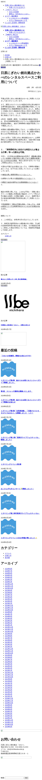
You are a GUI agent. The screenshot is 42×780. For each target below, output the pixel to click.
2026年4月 (8, 577)
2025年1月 (8, 603)
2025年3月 (8, 599)
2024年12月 (9, 605)
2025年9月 (8, 590)
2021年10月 (9, 677)
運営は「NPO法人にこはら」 (19, 14)
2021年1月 (8, 696)
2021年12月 (9, 672)
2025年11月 (9, 586)
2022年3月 (8, 666)
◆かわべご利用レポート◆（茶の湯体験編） (14, 279)
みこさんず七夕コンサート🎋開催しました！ (17, 489)
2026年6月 (8, 573)
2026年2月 (8, 582)
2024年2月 (8, 623)
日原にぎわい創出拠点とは (14, 5)
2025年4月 (8, 597)
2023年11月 (9, 629)
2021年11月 (9, 675)
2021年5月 (8, 688)
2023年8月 (8, 636)
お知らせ (8, 236)
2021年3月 (8, 692)
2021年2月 (8, 694)
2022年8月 (8, 657)
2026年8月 (8, 569)
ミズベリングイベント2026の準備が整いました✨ (19, 538)
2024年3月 (8, 621)
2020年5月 (8, 711)
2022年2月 (8, 668)
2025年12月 (9, 584)
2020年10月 (9, 703)
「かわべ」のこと (11, 10)
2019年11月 (9, 722)
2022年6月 (8, 662)
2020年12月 (9, 698)
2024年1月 (8, 625)
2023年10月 (9, 631)
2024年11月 (9, 608)
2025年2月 (8, 601)
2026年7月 (8, 571)
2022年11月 (9, 651)
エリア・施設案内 (11, 16)
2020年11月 (9, 701)
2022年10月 (9, 653)
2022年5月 (8, 664)
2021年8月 (8, 681)
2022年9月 (8, 655)
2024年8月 (8, 612)
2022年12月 (9, 649)
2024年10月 (9, 610)
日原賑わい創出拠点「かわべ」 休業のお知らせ (15, 325)
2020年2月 (8, 718)
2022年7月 (8, 659)
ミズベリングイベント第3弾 (11, 464)
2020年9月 (8, 705)
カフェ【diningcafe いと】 (18, 20)
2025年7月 (8, 595)
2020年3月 (8, 716)
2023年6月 (8, 640)
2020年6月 (8, 709)
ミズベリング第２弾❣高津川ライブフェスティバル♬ (20, 513)
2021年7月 (8, 683)
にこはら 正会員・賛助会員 (15, 22)
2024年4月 (8, 618)
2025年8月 (8, 592)
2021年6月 (8, 685)
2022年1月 (8, 670)
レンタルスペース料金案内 (19, 18)
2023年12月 (9, 627)
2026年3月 (8, 579)
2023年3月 (8, 644)
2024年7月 (8, 614)
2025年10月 (9, 588)
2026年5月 (8, 575)
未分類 (7, 558)
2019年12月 (9, 720)
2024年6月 (8, 616)
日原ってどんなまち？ (17, 7)
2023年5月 (8, 642)
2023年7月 (8, 638)
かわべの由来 (14, 12)
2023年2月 (8, 646)
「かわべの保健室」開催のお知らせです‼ (16, 356)
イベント (8, 553)
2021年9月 (8, 679)
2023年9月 (8, 634)
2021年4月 (8, 690)
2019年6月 (8, 726)
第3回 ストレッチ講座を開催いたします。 (17, 391)
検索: (2, 778)
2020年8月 (8, 707)
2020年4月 (8, 714)
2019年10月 (9, 724)
